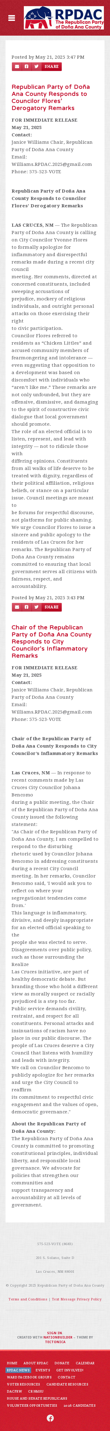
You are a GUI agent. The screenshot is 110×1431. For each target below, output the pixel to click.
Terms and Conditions (28, 1299)
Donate (62, 1363)
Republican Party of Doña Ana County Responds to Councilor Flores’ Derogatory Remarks (51, 97)
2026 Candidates (80, 1405)
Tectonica (55, 1342)
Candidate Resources (67, 1384)
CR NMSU (36, 1391)
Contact (67, 1377)
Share (52, 66)
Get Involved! (70, 1370)
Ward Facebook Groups (29, 1377)
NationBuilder (57, 1337)
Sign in (54, 1333)
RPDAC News (18, 1370)
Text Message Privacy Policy (77, 1299)
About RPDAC (36, 1363)
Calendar (85, 1363)
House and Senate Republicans (37, 1398)
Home (12, 1363)
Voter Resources (23, 1384)
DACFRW (14, 1391)
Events (43, 1370)
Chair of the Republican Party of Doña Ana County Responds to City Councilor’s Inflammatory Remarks (52, 641)
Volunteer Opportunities (32, 1405)
